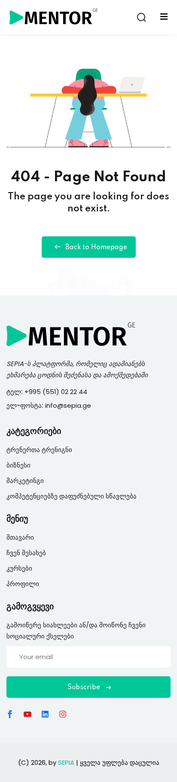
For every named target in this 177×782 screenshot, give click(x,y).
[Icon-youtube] (27, 714)
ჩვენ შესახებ (26, 552)
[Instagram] (62, 714)
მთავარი (20, 537)
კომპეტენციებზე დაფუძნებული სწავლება (71, 496)
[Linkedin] (45, 714)
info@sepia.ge (68, 405)
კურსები (19, 568)
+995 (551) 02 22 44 (56, 391)
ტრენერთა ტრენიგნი (39, 449)
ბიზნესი (18, 465)
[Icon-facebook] (10, 714)
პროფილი (22, 583)
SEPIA (15, 363)
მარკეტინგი (25, 480)
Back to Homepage (96, 247)
